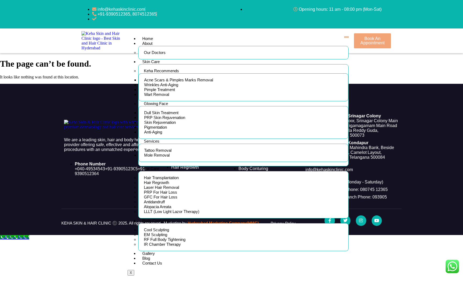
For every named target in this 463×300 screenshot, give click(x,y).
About (147, 43)
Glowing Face (156, 103)
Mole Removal (157, 155)
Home (147, 38)
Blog (146, 258)
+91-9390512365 (121, 169)
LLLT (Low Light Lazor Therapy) (171, 211)
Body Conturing (155, 220)
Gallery (148, 253)
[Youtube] (377, 220)
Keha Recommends (161, 70)
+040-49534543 (90, 169)
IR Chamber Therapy (162, 244)
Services (151, 141)
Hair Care (150, 168)
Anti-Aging (153, 132)
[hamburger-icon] (346, 37)
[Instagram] (361, 220)
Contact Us (152, 263)
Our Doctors (155, 52)
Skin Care (151, 61)
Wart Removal (156, 94)
